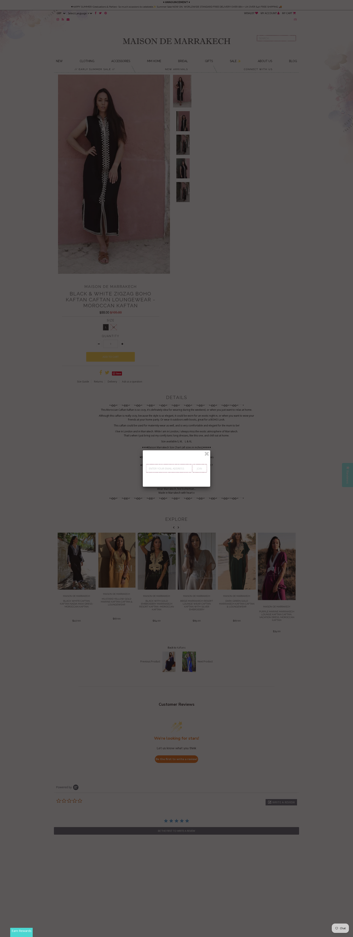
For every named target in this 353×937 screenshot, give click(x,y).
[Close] (207, 454)
